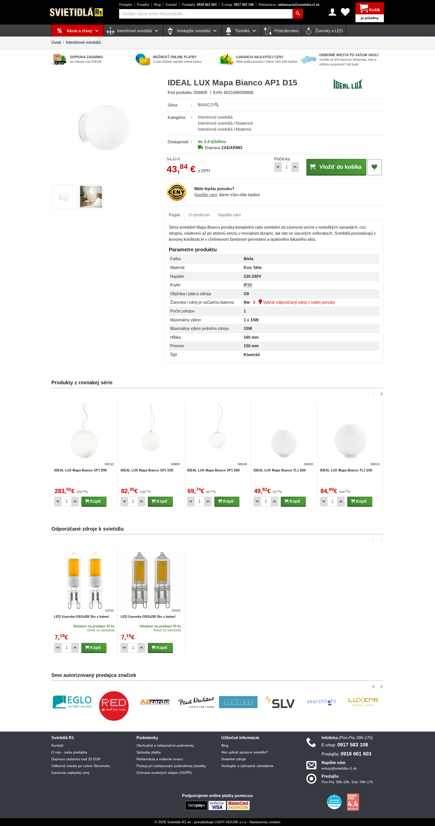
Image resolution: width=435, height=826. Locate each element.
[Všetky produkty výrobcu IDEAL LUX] (348, 83)
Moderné (243, 129)
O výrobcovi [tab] (199, 215)
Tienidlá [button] (242, 31)
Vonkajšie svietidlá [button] (193, 31)
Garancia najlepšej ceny (70, 773)
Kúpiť (95, 501)
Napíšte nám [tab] (229, 215)
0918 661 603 (199, 5)
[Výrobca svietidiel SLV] (280, 702)
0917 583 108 (237, 5)
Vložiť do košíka (339, 167)
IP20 (248, 285)
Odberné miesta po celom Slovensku (80, 766)
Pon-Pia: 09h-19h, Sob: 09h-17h (347, 782)
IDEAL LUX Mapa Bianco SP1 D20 (213, 470)
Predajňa (125, 5)
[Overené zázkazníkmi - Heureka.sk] (335, 802)
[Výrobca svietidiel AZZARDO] (155, 702)
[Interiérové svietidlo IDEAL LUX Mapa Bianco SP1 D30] (151, 434)
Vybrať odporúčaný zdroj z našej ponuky (298, 302)
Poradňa (143, 5)
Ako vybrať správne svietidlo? (244, 752)
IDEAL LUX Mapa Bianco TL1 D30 (346, 470)
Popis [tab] (174, 215)
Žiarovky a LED (328, 31)
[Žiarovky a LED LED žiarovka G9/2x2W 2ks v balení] (85, 581)
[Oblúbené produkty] (345, 12)
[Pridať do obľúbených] (374, 167)
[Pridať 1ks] (295, 167)
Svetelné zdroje (233, 759)
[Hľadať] (298, 14)
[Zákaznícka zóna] (332, 12)
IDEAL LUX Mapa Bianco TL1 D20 (279, 470)
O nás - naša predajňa (69, 752)
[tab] (174, 215)
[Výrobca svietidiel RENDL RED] (113, 706)
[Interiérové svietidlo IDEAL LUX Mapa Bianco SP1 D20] (217, 434)
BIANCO (206, 105)
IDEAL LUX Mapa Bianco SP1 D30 (147, 470)
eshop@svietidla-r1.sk (339, 768)
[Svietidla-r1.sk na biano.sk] (353, 802)
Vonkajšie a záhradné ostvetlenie (247, 766)
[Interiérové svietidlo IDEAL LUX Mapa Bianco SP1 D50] (85, 434)
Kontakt (171, 5)
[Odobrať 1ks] (278, 167)
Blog (157, 5)
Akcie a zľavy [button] (80, 31)
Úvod (56, 42)
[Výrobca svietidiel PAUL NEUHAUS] (197, 702)
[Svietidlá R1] (76, 12)
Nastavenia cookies (264, 822)
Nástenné (244, 123)
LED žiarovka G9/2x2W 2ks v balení (81, 616)
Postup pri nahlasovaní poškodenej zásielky (171, 766)
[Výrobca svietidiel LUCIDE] (238, 702)
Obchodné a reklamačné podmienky (165, 745)
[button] (374, 394)
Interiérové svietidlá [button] (134, 31)
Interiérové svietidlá (83, 42)
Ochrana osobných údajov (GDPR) (164, 773)
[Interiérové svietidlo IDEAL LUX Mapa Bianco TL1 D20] (284, 434)
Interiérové (215, 117)
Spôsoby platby (148, 752)
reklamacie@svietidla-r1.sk (289, 5)
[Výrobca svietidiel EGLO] (72, 702)
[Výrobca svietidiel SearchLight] (321, 702)
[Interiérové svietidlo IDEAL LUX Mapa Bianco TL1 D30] (350, 434)
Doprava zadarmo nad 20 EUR (75, 759)
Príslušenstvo (286, 31)
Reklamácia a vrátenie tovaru (159, 759)
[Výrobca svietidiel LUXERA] (363, 702)
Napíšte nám (205, 195)
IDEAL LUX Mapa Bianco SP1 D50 (80, 470)
